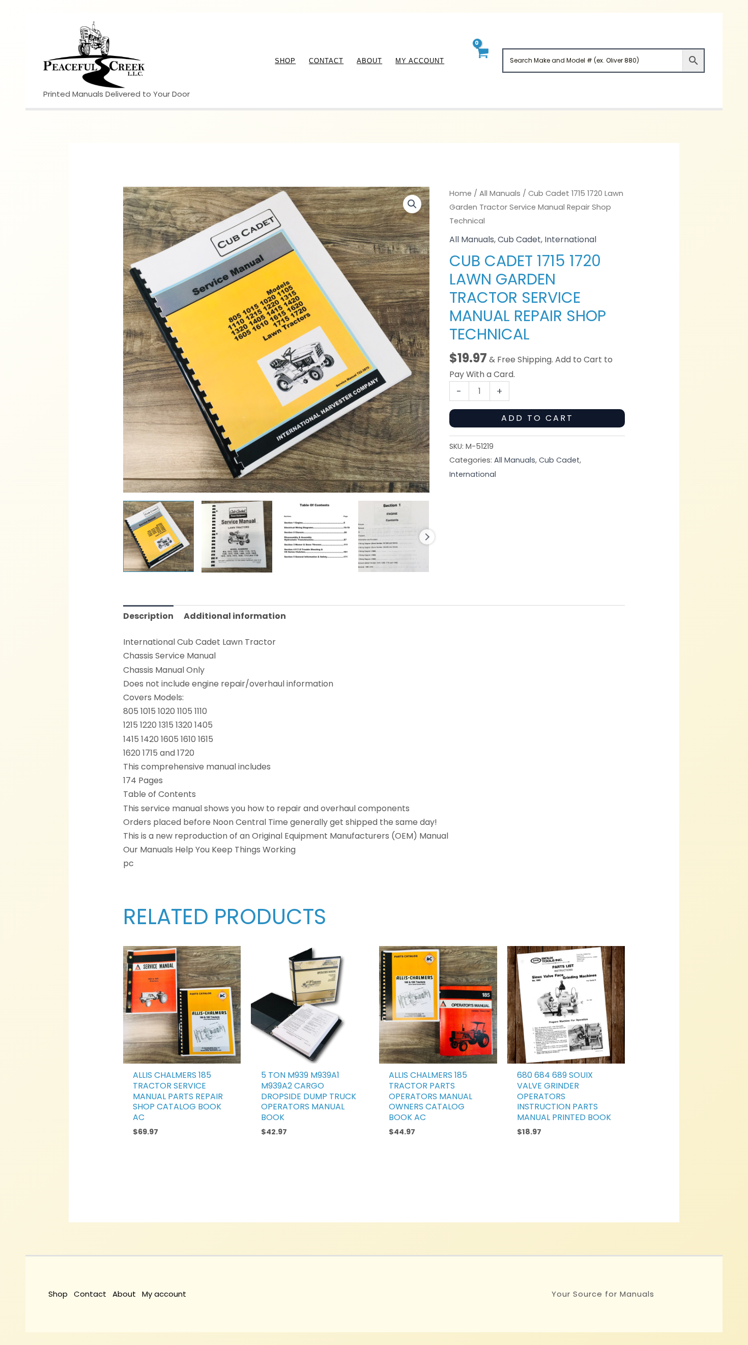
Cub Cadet (519, 239)
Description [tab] (148, 616)
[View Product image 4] (393, 536)
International (570, 239)
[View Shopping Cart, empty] (481, 60)
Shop (58, 1294)
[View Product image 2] (237, 537)
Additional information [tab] (235, 616)
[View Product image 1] (158, 536)
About (124, 1294)
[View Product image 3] (315, 536)
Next (427, 537)
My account (164, 1294)
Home (460, 193)
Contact (90, 1294)
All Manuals (500, 193)
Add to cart (537, 418)
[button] (412, 204)
